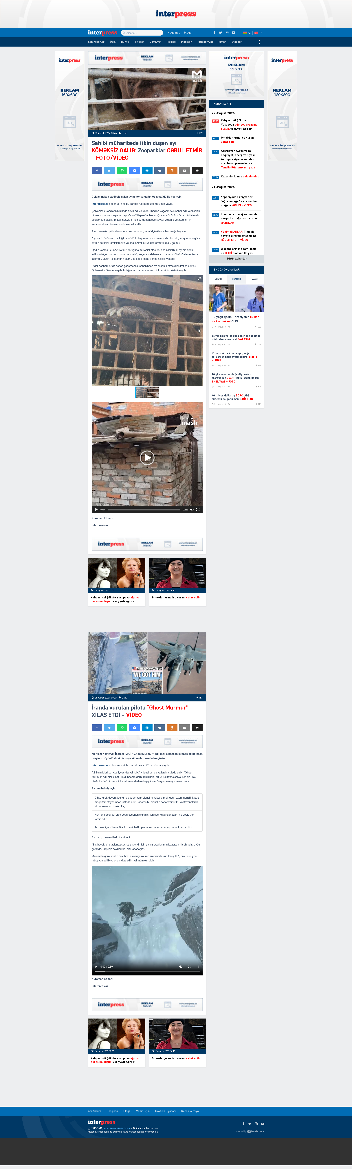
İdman (222, 42)
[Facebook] (243, 1124)
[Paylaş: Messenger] (134, 170)
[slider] (144, 509)
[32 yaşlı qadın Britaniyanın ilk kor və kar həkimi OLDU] (236, 298)
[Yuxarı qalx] (342, 1159)
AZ (249, 33)
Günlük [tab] (218, 279)
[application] (147, 457)
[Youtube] (262, 1124)
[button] (197, 170)
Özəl (113, 42)
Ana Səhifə (94, 1111)
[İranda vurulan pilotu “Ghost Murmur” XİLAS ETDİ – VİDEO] (147, 663)
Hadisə (171, 42)
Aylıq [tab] (255, 279)
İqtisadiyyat (205, 42)
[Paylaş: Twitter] (109, 170)
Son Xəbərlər (96, 42)
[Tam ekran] (198, 509)
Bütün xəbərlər (236, 258)
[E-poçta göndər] (184, 170)
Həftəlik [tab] (236, 279)
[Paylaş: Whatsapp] (122, 170)
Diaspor (237, 42)
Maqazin (186, 42)
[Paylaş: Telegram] (147, 170)
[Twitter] (250, 1124)
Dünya (125, 42)
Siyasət (139, 42)
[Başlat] (96, 509)
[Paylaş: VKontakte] (159, 170)
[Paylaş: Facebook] (97, 170)
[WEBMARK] (250, 1131)
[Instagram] (256, 1124)
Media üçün (143, 1111)
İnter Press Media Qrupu (117, 1128)
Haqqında (174, 32)
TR (260, 33)
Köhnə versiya (190, 1111)
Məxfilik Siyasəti (165, 1111)
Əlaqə (187, 32)
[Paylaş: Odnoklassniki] (172, 170)
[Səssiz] (192, 509)
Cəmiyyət (155, 42)
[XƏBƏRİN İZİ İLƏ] (104, 32)
